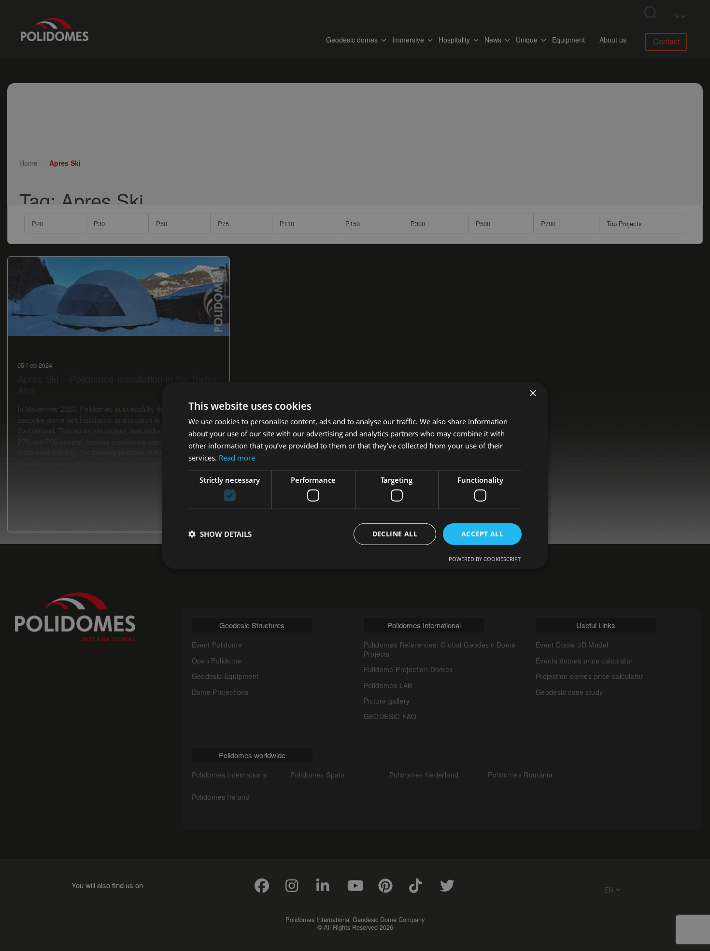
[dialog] (355, 475)
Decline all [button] (394, 533)
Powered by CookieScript (485, 558)
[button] (220, 534)
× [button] (532, 393)
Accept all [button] (482, 533)
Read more (237, 457)
